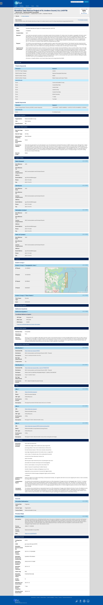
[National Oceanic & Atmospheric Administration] (84, 602)
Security (60, 597)
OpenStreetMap (84, 292)
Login (16, 6)
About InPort (33, 597)
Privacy (56, 597)
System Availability (50, 597)
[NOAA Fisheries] (80, 602)
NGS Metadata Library (20, 8)
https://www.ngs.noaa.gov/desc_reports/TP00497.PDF (37, 367)
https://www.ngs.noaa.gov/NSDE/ (32, 350)
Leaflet (80, 292)
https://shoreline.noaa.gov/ (31, 392)
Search (27, 6)
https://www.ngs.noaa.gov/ (31, 409)
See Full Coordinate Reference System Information (29, 324)
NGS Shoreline (28, 8)
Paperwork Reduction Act (67, 597)
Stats (32, 6)
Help (37, 6)
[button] (47, 269)
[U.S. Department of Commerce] (88, 602)
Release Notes (43, 597)
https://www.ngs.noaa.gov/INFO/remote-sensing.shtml (37, 426)
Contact (38, 597)
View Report (85, 13)
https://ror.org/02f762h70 (30, 533)
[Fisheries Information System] (76, 602)
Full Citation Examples (83, 19)
